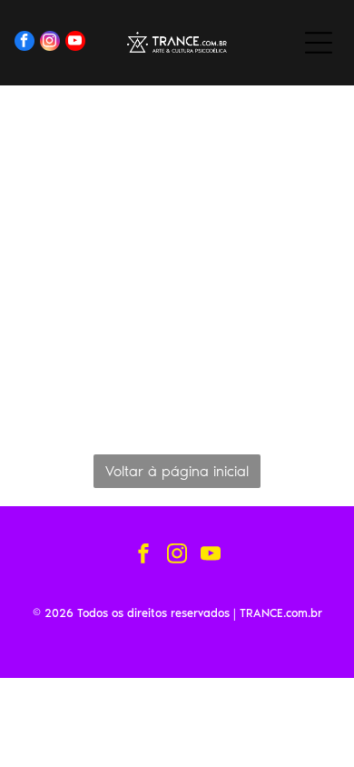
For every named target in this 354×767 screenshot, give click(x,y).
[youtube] (75, 43)
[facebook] (24, 43)
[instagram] (50, 43)
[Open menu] (318, 42)
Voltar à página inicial (177, 471)
